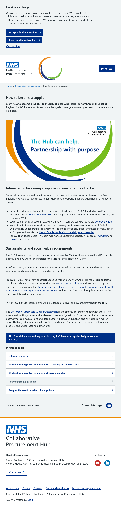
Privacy (26, 488)
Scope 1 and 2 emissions (69, 283)
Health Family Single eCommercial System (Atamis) (66, 232)
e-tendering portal (19, 356)
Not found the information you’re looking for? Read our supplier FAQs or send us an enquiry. (55, 338)
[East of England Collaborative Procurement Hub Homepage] (32, 68)
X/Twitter (103, 235)
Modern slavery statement (86, 488)
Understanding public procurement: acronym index (37, 373)
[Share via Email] (109, 405)
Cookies (37, 488)
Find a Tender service (40, 214)
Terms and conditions (57, 488)
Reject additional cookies (22, 40)
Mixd (30, 499)
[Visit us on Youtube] (98, 463)
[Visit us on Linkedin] (107, 463)
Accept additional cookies (23, 32)
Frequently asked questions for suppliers (31, 390)
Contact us (15, 472)
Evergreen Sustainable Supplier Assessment (34, 311)
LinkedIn (14, 239)
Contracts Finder (104, 221)
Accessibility (12, 488)
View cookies (13, 46)
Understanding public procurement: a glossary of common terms (44, 364)
